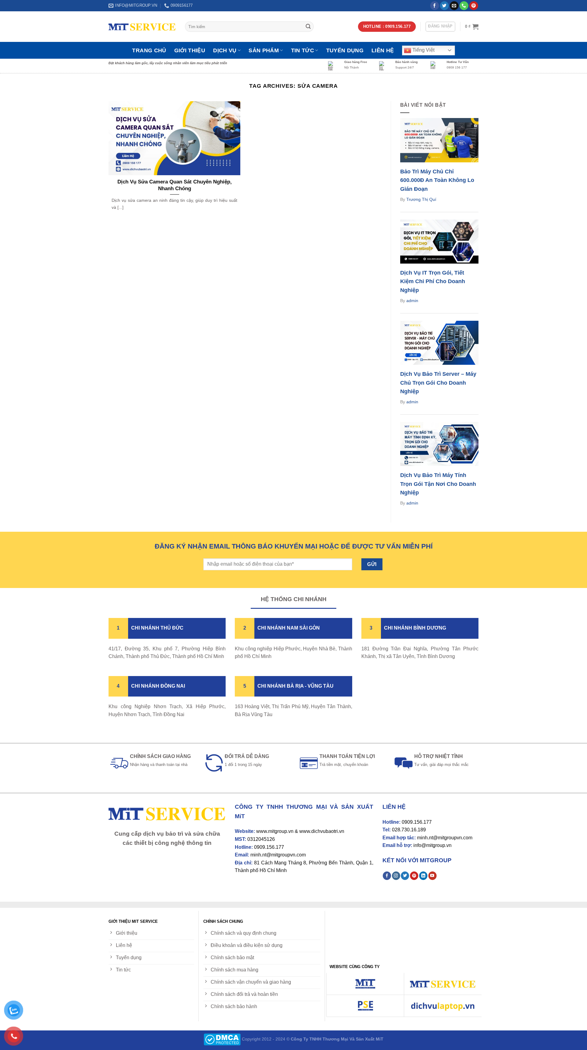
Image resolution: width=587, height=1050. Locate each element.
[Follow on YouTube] (432, 875)
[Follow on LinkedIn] (423, 875)
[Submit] (308, 26)
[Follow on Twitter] (444, 5)
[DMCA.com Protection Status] (222, 1039)
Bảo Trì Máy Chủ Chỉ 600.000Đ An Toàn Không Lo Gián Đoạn (437, 180)
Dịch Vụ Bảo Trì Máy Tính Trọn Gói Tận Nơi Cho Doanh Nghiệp (438, 484)
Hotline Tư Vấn (458, 62)
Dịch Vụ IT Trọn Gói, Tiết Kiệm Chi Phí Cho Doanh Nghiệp (432, 282)
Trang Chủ (149, 50)
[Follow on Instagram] (396, 875)
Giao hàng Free (355, 62)
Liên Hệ (382, 50)
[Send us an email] (454, 5)
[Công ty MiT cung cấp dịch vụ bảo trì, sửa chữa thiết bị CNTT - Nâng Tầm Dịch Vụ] (142, 26)
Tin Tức (302, 50)
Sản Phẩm (264, 50)
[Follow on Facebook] (434, 5)
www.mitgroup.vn (275, 831)
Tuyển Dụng (345, 50)
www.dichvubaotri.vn (321, 831)
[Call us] (464, 5)
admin (412, 300)
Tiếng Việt (422, 50)
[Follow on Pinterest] (473, 5)
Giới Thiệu (189, 50)
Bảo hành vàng (406, 62)
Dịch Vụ (224, 50)
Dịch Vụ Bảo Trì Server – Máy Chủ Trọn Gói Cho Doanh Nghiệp (438, 383)
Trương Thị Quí (421, 199)
